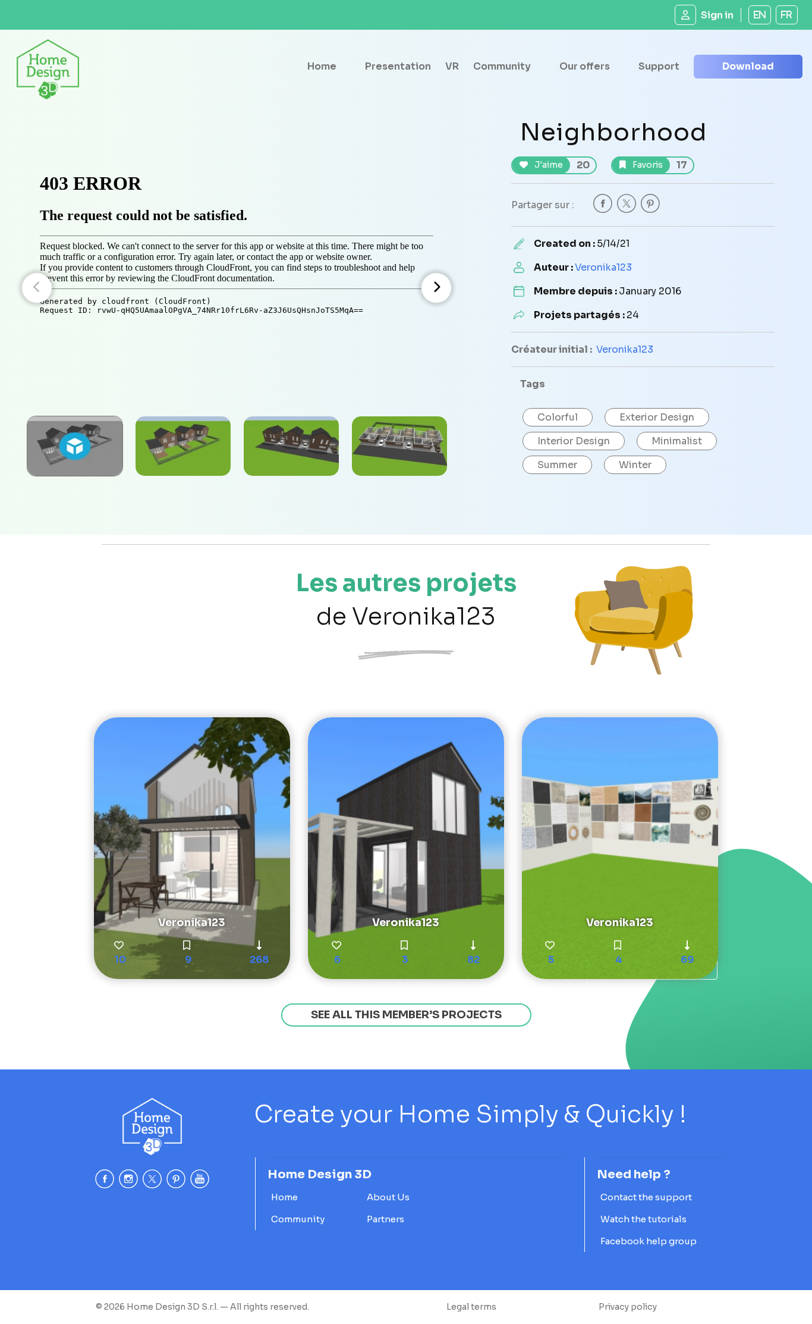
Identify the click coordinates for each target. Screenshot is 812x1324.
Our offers (584, 66)
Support (658, 66)
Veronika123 (603, 267)
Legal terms (471, 1306)
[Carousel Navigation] (236, 288)
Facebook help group (648, 1241)
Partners (385, 1219)
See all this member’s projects (406, 1014)
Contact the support (646, 1197)
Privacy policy (628, 1306)
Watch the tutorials (643, 1219)
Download (748, 66)
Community (502, 66)
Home (321, 66)
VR (452, 66)
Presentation (398, 66)
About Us (388, 1197)
